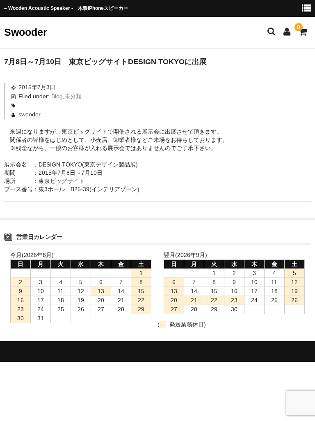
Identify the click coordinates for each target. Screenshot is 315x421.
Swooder (25, 32)
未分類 (73, 96)
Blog (57, 96)
